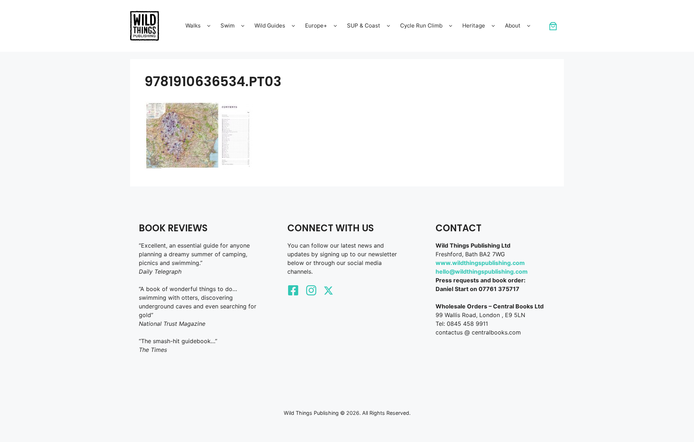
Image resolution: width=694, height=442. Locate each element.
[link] (553, 26)
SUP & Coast (363, 25)
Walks (193, 25)
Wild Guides (269, 25)
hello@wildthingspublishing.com (482, 271)
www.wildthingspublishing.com (480, 262)
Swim (227, 25)
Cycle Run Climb (421, 25)
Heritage (473, 25)
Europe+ (316, 25)
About (512, 25)
